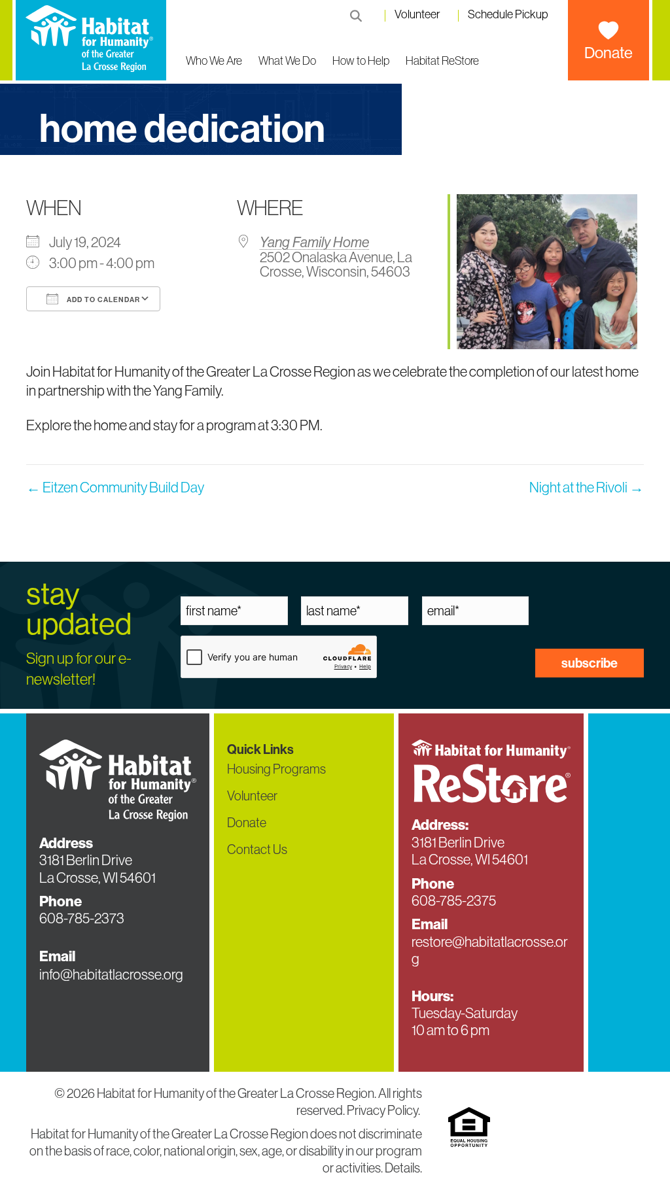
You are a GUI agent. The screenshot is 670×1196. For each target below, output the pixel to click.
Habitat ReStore (442, 60)
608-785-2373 (81, 918)
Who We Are (214, 60)
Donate (608, 52)
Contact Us (257, 849)
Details (402, 1167)
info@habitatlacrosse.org (111, 974)
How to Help (360, 60)
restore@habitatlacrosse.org (490, 950)
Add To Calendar (102, 299)
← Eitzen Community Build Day (115, 487)
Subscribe (589, 663)
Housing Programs (276, 768)
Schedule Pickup (508, 15)
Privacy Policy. (384, 1110)
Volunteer (417, 15)
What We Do (287, 60)
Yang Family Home (314, 242)
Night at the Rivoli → (586, 487)
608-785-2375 (454, 900)
